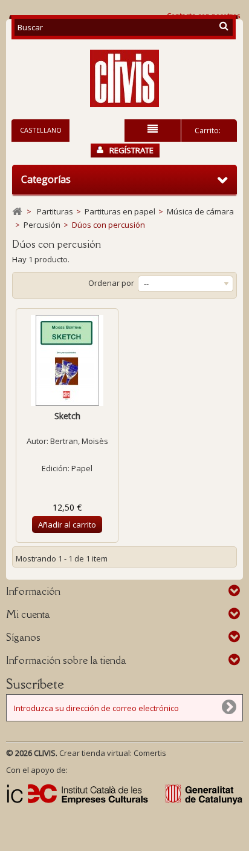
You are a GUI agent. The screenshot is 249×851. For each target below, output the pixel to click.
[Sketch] (67, 360)
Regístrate (131, 150)
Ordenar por (111, 282)
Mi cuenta (28, 614)
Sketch (67, 416)
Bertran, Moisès (79, 440)
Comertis (150, 752)
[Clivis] (124, 78)
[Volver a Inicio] (17, 211)
